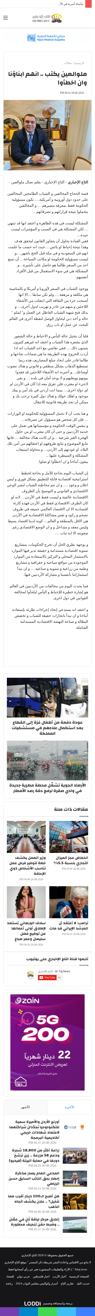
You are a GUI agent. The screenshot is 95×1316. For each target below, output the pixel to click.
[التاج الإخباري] (47, 17)
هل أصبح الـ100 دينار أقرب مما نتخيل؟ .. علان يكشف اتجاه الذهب (33, 1201)
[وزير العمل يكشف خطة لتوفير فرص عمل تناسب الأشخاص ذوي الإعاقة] (26, 837)
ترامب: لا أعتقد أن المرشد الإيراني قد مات (68, 926)
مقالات (68, 63)
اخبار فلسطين (41, 1276)
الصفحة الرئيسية (79, 1276)
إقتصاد (10, 1276)
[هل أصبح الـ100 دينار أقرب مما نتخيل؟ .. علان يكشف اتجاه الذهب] (75, 1202)
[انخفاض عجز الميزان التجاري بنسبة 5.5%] (68, 837)
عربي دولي (23, 1276)
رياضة (9, 1283)
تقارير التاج (67, 1283)
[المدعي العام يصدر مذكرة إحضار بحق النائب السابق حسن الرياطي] (75, 1179)
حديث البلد (83, 1283)
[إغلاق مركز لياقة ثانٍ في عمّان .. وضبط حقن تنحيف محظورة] (75, 1225)
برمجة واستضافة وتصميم (57, 1303)
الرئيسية (79, 63)
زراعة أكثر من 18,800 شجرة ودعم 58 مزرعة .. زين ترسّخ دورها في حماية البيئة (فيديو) (34, 1155)
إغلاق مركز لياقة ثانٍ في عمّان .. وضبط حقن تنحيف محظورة (34, 1222)
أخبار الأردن (59, 1276)
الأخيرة (69, 1107)
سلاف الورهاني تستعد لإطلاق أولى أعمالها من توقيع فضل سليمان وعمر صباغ (26, 931)
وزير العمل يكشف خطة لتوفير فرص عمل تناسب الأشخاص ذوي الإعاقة (27, 865)
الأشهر (25, 1107)
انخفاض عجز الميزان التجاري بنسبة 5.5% (70, 860)
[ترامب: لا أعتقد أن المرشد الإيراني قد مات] (68, 902)
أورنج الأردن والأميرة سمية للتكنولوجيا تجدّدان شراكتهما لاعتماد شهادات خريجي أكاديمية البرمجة (34, 1129)
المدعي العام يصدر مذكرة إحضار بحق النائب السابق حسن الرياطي (34, 1178)
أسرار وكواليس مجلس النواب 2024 (37, 1283)
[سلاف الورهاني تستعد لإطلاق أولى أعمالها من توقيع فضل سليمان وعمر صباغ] (26, 902)
